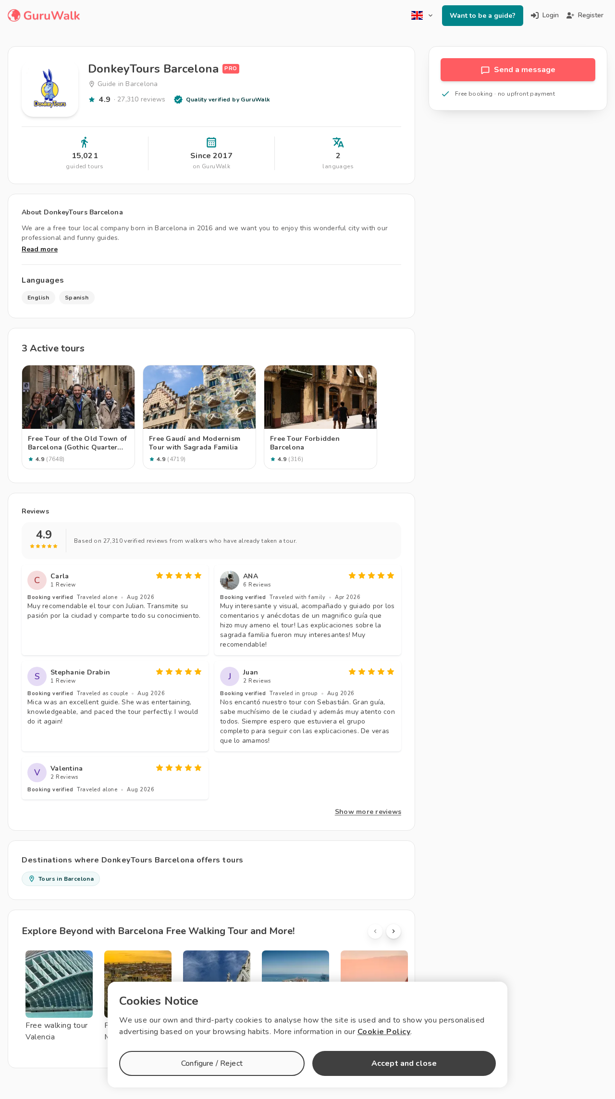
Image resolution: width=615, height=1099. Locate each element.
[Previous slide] (375, 931)
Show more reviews (368, 811)
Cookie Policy (384, 1031)
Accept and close (404, 1063)
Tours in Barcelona (66, 879)
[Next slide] (393, 931)
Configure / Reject (212, 1063)
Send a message (524, 69)
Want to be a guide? (483, 15)
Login (550, 15)
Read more (40, 249)
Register (590, 15)
